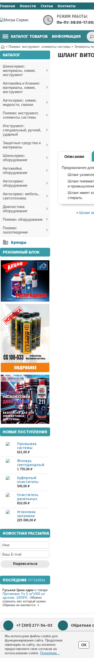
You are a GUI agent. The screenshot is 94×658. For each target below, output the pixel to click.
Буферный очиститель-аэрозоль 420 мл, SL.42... (32, 484)
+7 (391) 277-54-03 (34, 625)
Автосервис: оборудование (15, 183)
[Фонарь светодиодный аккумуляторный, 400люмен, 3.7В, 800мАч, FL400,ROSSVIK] (8, 465)
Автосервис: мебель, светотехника (21, 196)
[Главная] (3, 46)
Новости (28, 6)
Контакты (66, 6)
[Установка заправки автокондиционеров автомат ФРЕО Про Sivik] (8, 516)
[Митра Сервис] (20, 20)
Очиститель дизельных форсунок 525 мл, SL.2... (32, 501)
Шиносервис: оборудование (15, 157)
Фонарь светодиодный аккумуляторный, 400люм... (33, 467)
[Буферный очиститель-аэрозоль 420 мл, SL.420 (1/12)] (8, 482)
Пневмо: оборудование (23, 219)
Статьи (47, 6)
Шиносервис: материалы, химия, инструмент (19, 70)
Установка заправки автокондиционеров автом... (33, 518)
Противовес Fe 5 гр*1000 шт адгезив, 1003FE (24, 595)
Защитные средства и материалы (22, 145)
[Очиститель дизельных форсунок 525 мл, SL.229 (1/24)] (8, 499)
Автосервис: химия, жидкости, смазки (20, 102)
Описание (74, 156)
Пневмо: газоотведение (15, 230)
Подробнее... (50, 653)
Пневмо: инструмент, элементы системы (21, 115)
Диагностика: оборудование (15, 208)
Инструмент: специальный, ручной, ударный (22, 130)
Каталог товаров (29, 36)
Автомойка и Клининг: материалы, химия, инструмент (21, 87)
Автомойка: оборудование (15, 170)
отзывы (36, 580)
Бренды (18, 242)
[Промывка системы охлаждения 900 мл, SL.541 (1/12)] (8, 448)
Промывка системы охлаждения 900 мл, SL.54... (32, 450)
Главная (7, 6)
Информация (66, 36)
